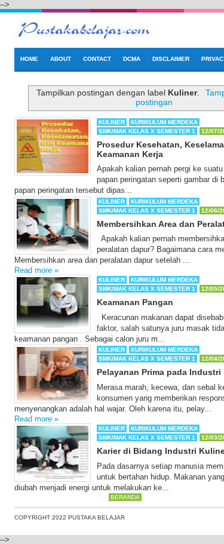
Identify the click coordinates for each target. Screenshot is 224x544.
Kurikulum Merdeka (164, 122)
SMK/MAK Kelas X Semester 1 (147, 131)
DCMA (131, 59)
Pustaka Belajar (96, 517)
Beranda (125, 497)
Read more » (36, 270)
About (60, 59)
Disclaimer (170, 59)
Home (29, 59)
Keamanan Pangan (135, 302)
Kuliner (112, 122)
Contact (97, 59)
